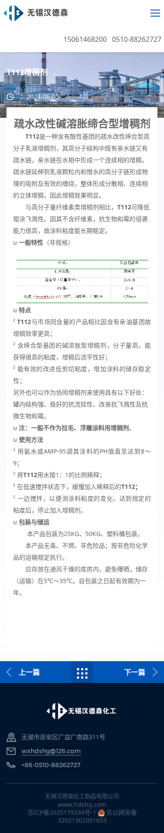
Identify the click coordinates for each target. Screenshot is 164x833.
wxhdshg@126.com (51, 751)
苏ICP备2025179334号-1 (62, 812)
